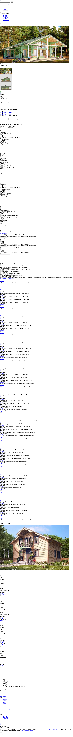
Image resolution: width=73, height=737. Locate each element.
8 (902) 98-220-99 (3, 233)
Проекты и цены (6, 20)
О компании (5, 3)
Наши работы (6, 4)
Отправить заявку (4, 246)
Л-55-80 (1, 620)
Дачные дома (5, 19)
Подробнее (2, 281)
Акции (4, 7)
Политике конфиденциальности (27, 730)
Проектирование (6, 5)
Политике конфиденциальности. (31, 236)
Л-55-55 (1, 596)
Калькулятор (5, 10)
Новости (4, 700)
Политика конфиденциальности (6, 724)
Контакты (4, 9)
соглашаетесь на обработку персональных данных (48, 729)
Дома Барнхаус (5, 18)
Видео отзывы (5, 717)
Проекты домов (5, 706)
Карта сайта (5, 703)
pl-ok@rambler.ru (3, 22)
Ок (1, 732)
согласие (4, 236)
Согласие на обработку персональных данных (8, 723)
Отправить (26, 244)
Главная (1, 25)
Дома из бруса (5, 15)
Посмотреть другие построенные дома (7, 278)
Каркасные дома (6, 17)
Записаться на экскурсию (5, 254)
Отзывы (4, 6)
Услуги (4, 8)
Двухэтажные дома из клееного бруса (21, 25)
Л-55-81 (1, 644)
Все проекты (5, 711)
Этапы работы (5, 718)
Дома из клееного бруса (7, 16)
